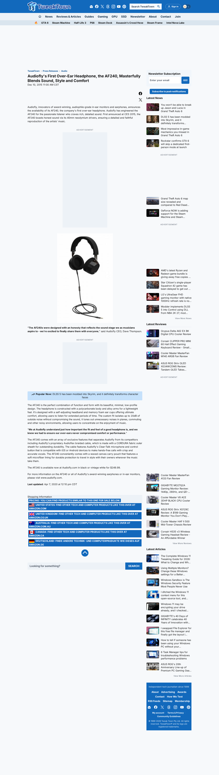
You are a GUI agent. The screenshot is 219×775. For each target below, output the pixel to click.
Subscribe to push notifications (169, 91)
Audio (64, 71)
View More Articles (182, 676)
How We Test (175, 696)
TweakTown (34, 71)
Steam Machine (61, 22)
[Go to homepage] (40, 16)
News (49, 16)
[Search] (159, 7)
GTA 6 (44, 22)
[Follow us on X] (102, 6)
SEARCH (133, 566)
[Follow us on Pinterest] (124, 6)
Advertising (168, 691)
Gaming (103, 16)
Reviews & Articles (68, 16)
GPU (114, 16)
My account (158, 712)
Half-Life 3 (80, 22)
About (153, 16)
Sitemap (167, 701)
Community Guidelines (169, 716)
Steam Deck (105, 22)
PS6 (92, 22)
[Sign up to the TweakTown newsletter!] (91, 6)
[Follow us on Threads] (108, 6)
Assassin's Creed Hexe (129, 22)
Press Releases (50, 71)
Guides (89, 16)
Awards (181, 691)
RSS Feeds (154, 701)
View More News (183, 318)
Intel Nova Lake (175, 22)
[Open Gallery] (85, 278)
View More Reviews (182, 543)
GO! (185, 80)
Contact (166, 16)
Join (178, 16)
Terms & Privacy (175, 712)
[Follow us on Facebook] (97, 6)
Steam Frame (155, 22)
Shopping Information (40, 496)
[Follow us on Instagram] (113, 6)
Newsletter (138, 16)
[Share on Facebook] (140, 94)
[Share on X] (140, 100)
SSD (124, 16)
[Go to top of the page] (84, 553)
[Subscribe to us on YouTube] (119, 6)
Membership (182, 701)
